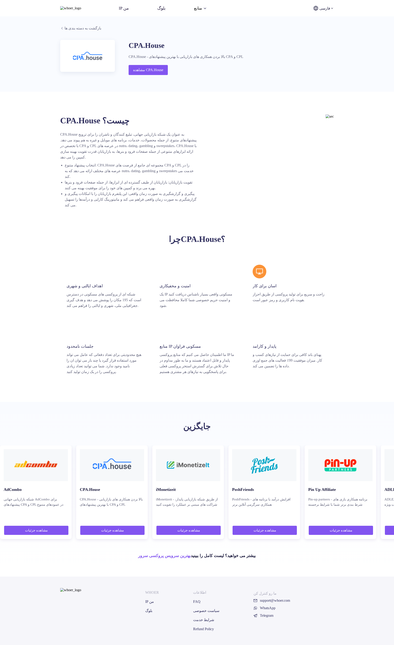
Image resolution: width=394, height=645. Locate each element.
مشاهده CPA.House (148, 70)
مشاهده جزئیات (36, 530)
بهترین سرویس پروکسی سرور (164, 555)
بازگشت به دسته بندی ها (83, 28)
